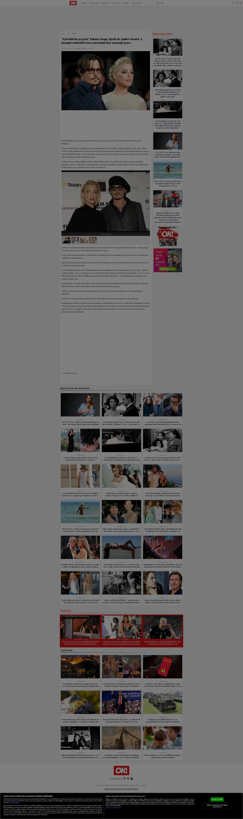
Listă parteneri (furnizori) (113, 807)
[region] (121, 806)
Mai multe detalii (14, 802)
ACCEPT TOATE (217, 799)
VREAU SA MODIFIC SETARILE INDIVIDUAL (217, 806)
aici (27, 811)
